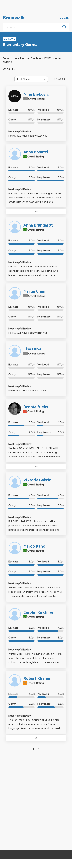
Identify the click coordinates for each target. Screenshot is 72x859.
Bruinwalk (14, 18)
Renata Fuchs (35, 407)
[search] (32, 27)
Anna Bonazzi (35, 152)
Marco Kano (34, 546)
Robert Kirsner (37, 678)
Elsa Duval (33, 349)
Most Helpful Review (19, 131)
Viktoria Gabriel (37, 480)
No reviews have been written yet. (27, 135)
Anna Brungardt (38, 225)
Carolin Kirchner (38, 612)
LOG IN (64, 18)
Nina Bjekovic (36, 94)
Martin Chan (34, 291)
